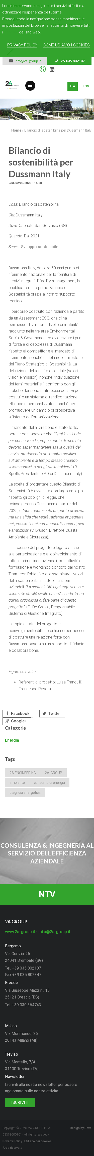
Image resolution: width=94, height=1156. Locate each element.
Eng (86, 86)
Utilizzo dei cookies (38, 1141)
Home (16, 130)
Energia (12, 740)
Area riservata (12, 1148)
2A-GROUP (53, 773)
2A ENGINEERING (23, 773)
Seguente (86, 113)
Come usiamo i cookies (66, 45)
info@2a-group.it (27, 61)
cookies (11, 32)
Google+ (18, 721)
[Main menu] (30, 82)
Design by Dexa (80, 1128)
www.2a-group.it (20, 931)
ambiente (17, 783)
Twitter (54, 713)
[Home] (12, 86)
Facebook (19, 713)
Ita (72, 86)
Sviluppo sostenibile (39, 246)
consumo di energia (49, 783)
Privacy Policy (22, 45)
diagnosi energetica (25, 793)
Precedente (7, 113)
